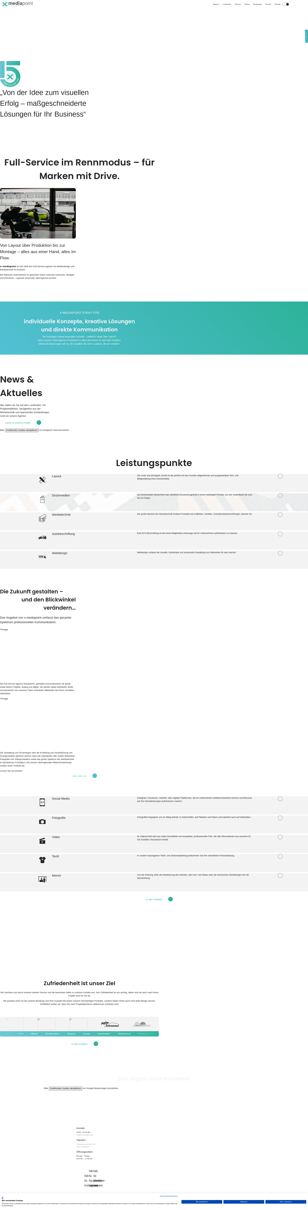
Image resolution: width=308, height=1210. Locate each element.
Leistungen (227, 4)
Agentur (216, 4)
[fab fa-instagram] (85, 1169)
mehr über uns (79, 776)
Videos (247, 4)
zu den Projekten (154, 899)
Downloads (257, 4)
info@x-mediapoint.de (84, 1135)
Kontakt (278, 4)
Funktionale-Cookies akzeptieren (21, 430)
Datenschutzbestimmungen (169, 1196)
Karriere (238, 4)
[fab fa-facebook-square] (89, 1164)
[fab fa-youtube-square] (94, 1164)
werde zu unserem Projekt (18, 423)
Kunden (268, 4)
